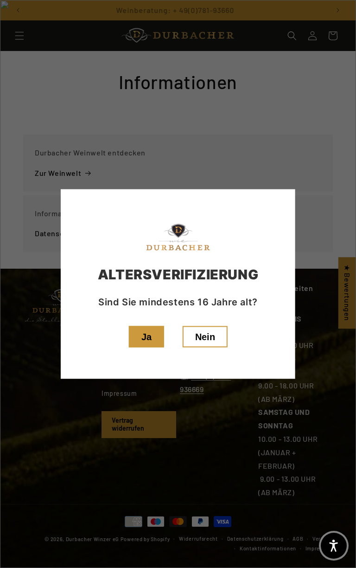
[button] (334, 546)
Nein (205, 337)
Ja (146, 337)
